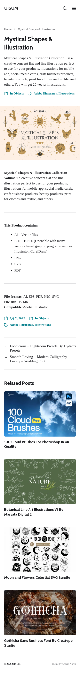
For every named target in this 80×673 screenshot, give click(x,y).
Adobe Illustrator (45, 93)
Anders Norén (69, 663)
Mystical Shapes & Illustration (37, 29)
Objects (19, 93)
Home (7, 29)
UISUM (11, 8)
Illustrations (66, 93)
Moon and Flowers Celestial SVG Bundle (37, 577)
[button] (65, 8)
